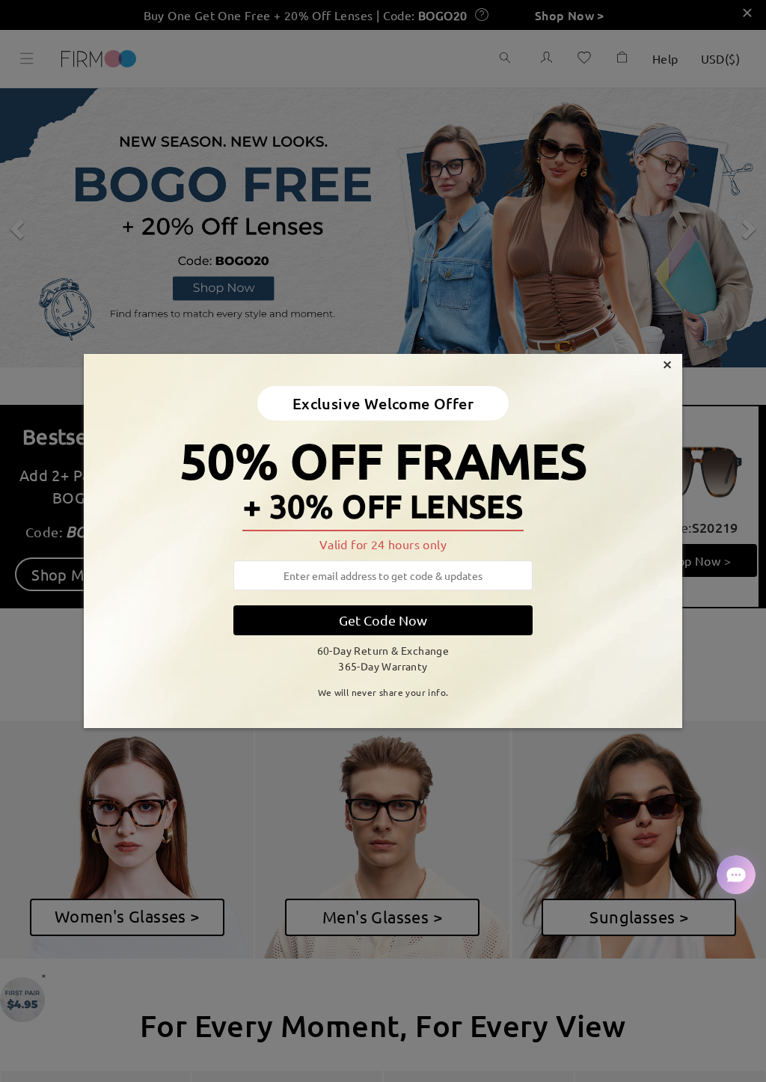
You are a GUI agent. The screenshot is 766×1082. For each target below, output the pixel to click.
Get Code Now (383, 620)
